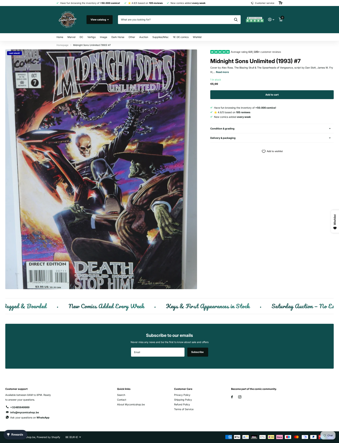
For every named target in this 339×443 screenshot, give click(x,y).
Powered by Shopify (48, 437)
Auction (143, 37)
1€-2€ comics (181, 37)
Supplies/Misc (160, 37)
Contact (121, 399)
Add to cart (272, 94)
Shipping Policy (183, 399)
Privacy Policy (182, 394)
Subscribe (197, 351)
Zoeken (236, 19)
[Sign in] (271, 19)
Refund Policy (182, 404)
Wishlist (197, 37)
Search (121, 394)
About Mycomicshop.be (131, 404)
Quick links (123, 388)
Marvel (71, 37)
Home (59, 37)
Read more (222, 71)
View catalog (99, 19)
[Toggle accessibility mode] (280, 3)
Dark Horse (117, 37)
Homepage (62, 45)
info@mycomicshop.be (24, 412)
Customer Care (183, 388)
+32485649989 (19, 407)
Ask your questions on (29, 417)
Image (103, 37)
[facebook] (232, 396)
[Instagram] (239, 396)
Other (132, 37)
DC (81, 37)
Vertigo (91, 37)
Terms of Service (184, 409)
